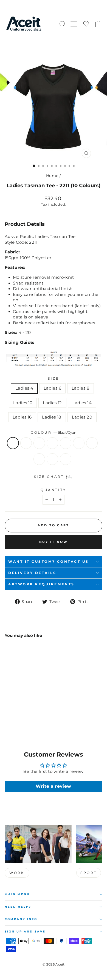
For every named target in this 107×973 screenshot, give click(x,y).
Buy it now (53, 542)
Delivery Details (32, 573)
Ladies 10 (22, 402)
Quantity (53, 490)
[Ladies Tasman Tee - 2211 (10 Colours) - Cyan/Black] (27, 715)
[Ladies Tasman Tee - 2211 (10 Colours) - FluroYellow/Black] (33, 720)
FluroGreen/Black (91, 443)
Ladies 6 (52, 388)
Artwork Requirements (41, 584)
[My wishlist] (86, 24)
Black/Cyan (12, 443)
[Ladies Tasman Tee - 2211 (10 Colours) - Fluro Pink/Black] (27, 720)
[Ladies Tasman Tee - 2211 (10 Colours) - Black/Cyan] (8, 715)
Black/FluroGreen (39, 443)
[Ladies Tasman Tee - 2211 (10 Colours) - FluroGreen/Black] (14, 720)
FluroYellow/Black (65, 459)
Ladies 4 (24, 388)
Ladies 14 (82, 402)
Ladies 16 (22, 417)
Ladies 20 (82, 417)
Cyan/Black (52, 443)
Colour (53, 433)
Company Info (21, 919)
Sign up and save (25, 931)
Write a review (53, 786)
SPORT (88, 873)
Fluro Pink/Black (52, 459)
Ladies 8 (80, 388)
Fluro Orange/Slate (39, 459)
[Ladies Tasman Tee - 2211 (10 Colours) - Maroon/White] (8, 720)
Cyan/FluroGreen (65, 443)
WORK (16, 873)
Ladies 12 (52, 402)
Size (53, 378)
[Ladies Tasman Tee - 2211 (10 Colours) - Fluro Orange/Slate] (20, 720)
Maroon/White (78, 443)
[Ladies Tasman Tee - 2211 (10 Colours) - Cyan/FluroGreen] (33, 715)
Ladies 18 (51, 417)
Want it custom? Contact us (48, 562)
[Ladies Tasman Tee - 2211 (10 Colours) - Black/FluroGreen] (20, 715)
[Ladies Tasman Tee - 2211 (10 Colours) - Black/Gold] (14, 715)
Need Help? (18, 906)
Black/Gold (26, 443)
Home (52, 175)
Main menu (17, 894)
